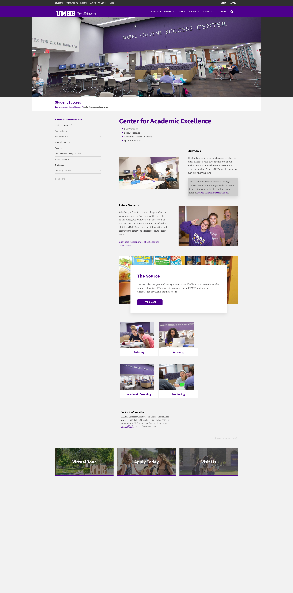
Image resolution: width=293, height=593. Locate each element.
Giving (223, 11)
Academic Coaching (62, 142)
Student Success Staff (63, 125)
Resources (194, 11)
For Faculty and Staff (63, 170)
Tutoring (139, 352)
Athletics (102, 3)
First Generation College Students (68, 153)
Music (111, 3)
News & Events (210, 11)
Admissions (169, 11)
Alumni (93, 3)
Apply (233, 3)
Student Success (75, 107)
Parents (83, 3)
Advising (58, 148)
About (182, 11)
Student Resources (62, 159)
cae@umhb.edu (127, 426)
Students (59, 3)
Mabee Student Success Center (212, 192)
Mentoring (178, 394)
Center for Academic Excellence (69, 119)
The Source (59, 165)
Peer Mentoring (61, 131)
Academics (156, 11)
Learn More (150, 302)
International (72, 3)
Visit (223, 3)
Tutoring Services (61, 136)
